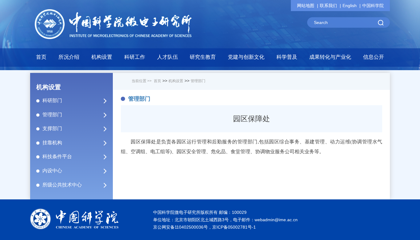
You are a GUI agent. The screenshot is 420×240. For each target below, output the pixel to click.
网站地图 (305, 5)
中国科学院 (373, 5)
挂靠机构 (52, 142)
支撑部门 (52, 128)
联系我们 (328, 5)
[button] (101, 58)
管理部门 (52, 114)
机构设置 (175, 81)
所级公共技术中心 (62, 184)
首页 (41, 57)
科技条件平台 (57, 156)
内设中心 (52, 170)
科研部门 (52, 100)
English (350, 5)
